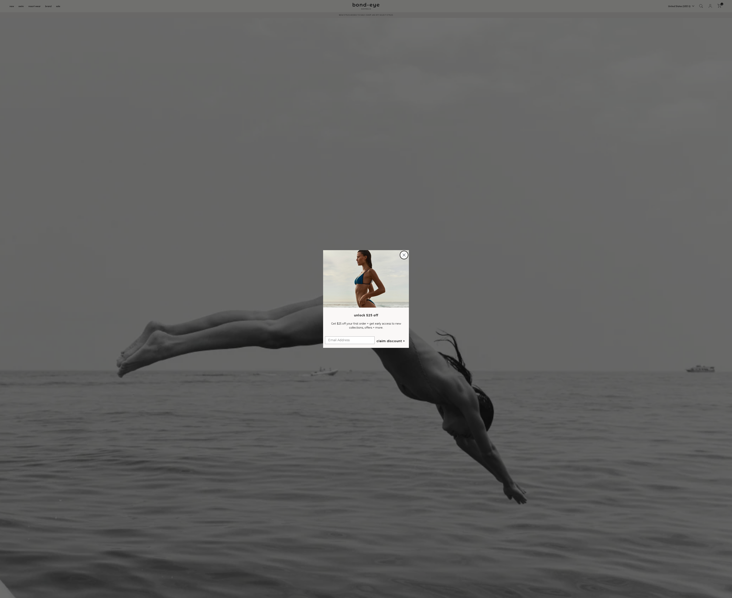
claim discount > (390, 341)
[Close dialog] (404, 255)
